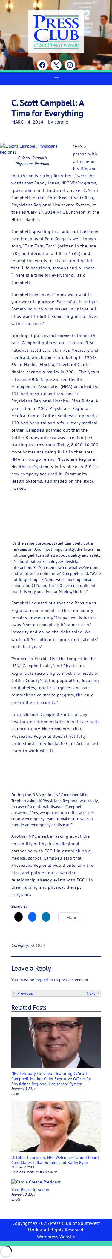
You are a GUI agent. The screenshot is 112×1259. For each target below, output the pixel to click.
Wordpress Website (56, 1237)
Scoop (37, 945)
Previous (25, 993)
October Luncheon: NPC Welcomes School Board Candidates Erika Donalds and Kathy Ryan (55, 1159)
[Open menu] (56, 78)
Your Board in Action (30, 1189)
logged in (44, 979)
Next (91, 993)
